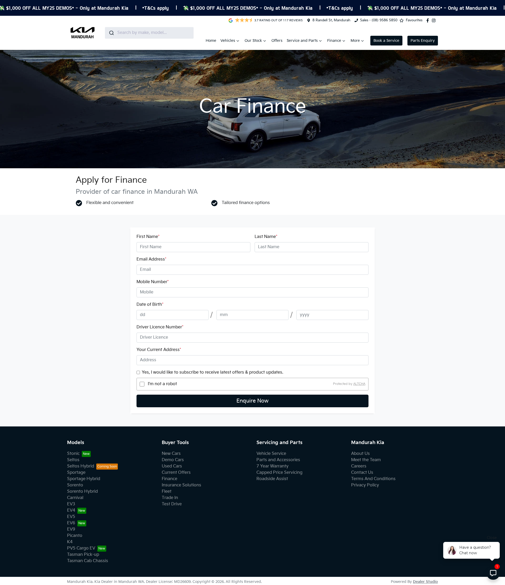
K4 (70, 542)
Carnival (75, 497)
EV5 (71, 516)
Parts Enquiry (423, 40)
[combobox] (149, 33)
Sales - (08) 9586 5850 (378, 20)
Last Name (266, 236)
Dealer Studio (425, 581)
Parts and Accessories (278, 459)
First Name (148, 236)
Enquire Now (252, 401)
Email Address (151, 259)
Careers (358, 466)
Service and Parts (302, 40)
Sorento (75, 485)
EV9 (71, 529)
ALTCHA (359, 384)
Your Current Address (159, 349)
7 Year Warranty (272, 466)
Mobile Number (153, 281)
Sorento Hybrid (82, 491)
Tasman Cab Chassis (87, 560)
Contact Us (362, 472)
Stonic (73, 453)
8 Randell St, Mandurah (331, 20)
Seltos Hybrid (80, 466)
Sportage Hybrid (83, 478)
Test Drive (172, 504)
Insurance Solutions (181, 485)
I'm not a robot (162, 383)
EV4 (71, 510)
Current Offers (176, 472)
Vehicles (227, 40)
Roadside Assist (272, 478)
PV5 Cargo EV (81, 548)
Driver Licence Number (160, 327)
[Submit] (111, 33)
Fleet (166, 491)
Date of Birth (150, 304)
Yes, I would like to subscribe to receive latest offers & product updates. (212, 372)
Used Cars (172, 466)
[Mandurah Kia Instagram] (435, 20)
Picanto (74, 535)
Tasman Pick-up (83, 554)
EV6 (71, 523)
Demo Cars (173, 459)
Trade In (170, 497)
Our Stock (253, 40)
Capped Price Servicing (279, 472)
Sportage (76, 472)
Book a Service (386, 40)
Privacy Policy (365, 485)
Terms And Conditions (373, 478)
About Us (360, 453)
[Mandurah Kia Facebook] (429, 20)
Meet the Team (366, 459)
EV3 (71, 504)
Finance (334, 40)
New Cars (171, 453)
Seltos (73, 459)
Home (211, 40)
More (355, 40)
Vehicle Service (271, 453)
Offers (276, 40)
